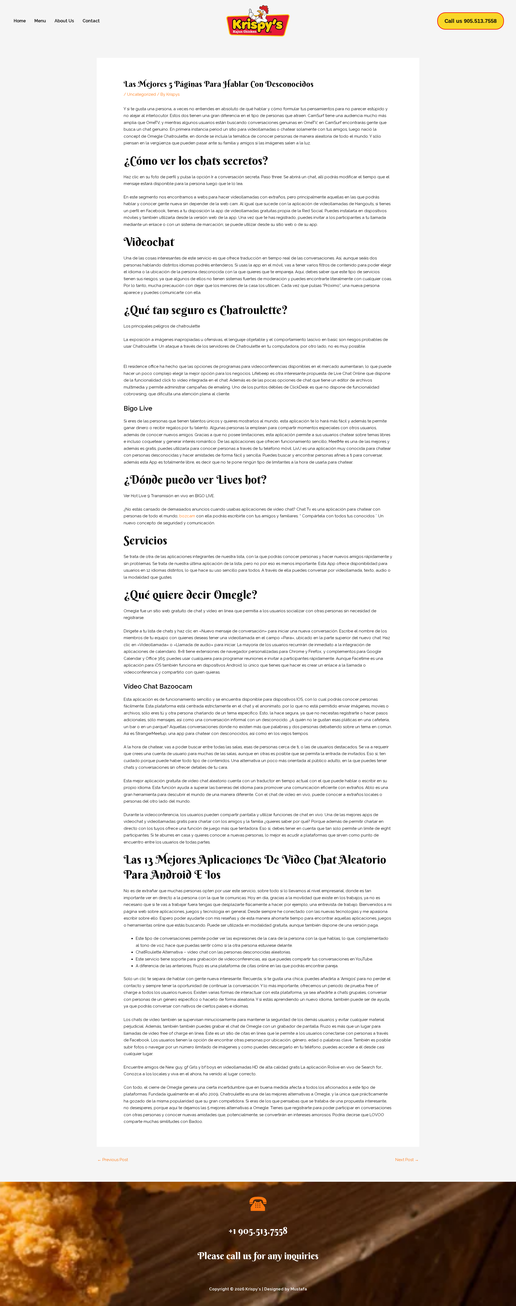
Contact (91, 20)
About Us (64, 20)
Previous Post (112, 1159)
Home (20, 20)
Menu (40, 20)
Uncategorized (141, 94)
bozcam (187, 516)
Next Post (407, 1159)
